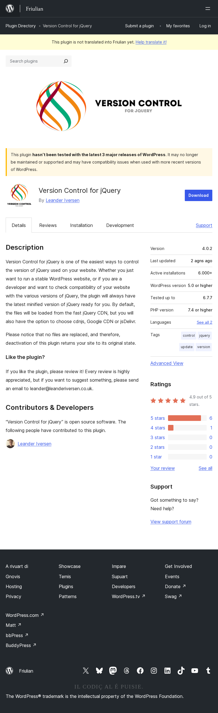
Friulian (26, 671)
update (187, 347)
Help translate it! (151, 42)
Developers (123, 586)
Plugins (66, 586)
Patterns (68, 596)
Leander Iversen (62, 200)
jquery (204, 335)
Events (172, 576)
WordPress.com (25, 615)
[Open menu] (209, 8)
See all (205, 468)
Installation (81, 225)
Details (19, 225)
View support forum (170, 521)
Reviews (48, 225)
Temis (65, 576)
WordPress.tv (129, 596)
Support (204, 225)
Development (120, 225)
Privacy (13, 596)
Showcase (70, 566)
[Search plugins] (66, 61)
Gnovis (13, 576)
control (189, 335)
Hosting (14, 586)
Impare (119, 566)
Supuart (120, 576)
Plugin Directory (21, 25)
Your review (162, 468)
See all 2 (204, 322)
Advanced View (166, 363)
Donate (175, 586)
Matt (14, 625)
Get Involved (178, 566)
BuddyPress (21, 645)
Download (198, 195)
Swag (173, 596)
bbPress (17, 635)
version (203, 347)
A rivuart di (17, 566)
